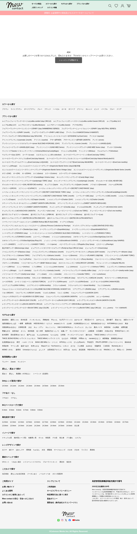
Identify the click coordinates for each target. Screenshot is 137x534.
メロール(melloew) (99, 274)
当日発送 (5, 474)
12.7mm (45, 422)
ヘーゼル (56, 109)
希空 (18, 342)
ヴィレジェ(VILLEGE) (69, 151)
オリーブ (71, 109)
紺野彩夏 (124, 327)
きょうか (88, 327)
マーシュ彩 (15, 346)
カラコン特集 (52, 7)
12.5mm (29, 422)
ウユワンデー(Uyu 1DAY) (11, 155)
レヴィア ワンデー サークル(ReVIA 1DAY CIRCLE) (56, 300)
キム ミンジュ (50, 327)
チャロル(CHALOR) (84, 207)
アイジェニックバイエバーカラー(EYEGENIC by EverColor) (65, 136)
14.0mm (5, 386)
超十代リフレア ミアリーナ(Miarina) (69, 214)
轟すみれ (89, 335)
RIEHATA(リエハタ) (94, 350)
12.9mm (61, 422)
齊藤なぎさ (6, 331)
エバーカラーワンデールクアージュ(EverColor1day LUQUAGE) (25, 162)
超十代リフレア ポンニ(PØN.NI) (42, 214)
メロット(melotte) (55, 274)
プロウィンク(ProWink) (10, 263)
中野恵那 (73, 338)
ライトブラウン (16, 109)
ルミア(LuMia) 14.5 (9, 125)
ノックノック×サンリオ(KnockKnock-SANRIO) (61, 240)
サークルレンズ (59, 450)
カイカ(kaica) (38, 173)
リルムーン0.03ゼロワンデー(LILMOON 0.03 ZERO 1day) (23, 296)
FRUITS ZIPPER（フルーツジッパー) (109, 342)
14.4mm (37, 386)
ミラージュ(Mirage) (9, 270)
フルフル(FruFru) (25, 259)
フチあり (5, 398)
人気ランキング (37, 7)
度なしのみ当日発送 (18, 474)
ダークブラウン (29, 109)
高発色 (92, 450)
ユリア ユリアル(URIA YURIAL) (13, 285)
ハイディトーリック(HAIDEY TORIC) (31, 244)
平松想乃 (90, 342)
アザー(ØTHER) (55, 140)
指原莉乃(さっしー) (52, 331)
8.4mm (4, 410)
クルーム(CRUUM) (115, 185)
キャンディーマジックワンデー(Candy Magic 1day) (75, 177)
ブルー (112, 109)
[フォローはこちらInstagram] (62, 520)
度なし (11, 374)
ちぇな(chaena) (42, 335)
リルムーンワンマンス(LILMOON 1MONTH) (61, 296)
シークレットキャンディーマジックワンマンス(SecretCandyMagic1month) (100, 192)
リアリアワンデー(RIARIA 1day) (84, 289)
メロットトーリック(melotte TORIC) (77, 274)
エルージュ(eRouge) (9, 166)
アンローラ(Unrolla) (114, 147)
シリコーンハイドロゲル (32, 462)
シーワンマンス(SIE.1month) (106, 196)
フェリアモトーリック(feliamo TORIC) (16, 255)
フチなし (14, 398)
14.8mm (53, 386)
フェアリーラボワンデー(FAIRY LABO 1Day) (48, 132)
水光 (43, 450)
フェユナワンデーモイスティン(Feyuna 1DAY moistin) (85, 252)
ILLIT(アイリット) (66, 320)
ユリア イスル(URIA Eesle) (78, 282)
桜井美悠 (31, 331)
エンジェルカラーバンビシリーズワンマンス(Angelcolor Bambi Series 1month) (102, 170)
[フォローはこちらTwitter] (66, 520)
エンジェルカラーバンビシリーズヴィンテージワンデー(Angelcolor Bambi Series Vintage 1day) (36, 170)
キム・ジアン (38, 327)
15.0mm (61, 386)
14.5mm (45, 386)
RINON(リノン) (109, 350)
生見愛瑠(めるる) (8, 342)
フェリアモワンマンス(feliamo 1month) (46, 255)
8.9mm (40, 410)
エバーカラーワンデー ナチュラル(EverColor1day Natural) (23, 158)
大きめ (76, 450)
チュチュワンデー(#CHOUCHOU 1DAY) (108, 207)
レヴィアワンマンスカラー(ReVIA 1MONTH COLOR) (96, 300)
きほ (30, 327)
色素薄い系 (32, 438)
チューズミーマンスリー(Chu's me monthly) (106, 211)
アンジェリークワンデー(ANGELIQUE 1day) (18, 147)
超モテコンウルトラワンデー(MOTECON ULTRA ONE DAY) (23, 218)
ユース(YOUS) (7, 282)
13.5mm (109, 422)
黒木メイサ (98, 327)
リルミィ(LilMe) (63, 293)
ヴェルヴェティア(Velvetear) (107, 151)
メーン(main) (42, 274)
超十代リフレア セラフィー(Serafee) (15, 214)
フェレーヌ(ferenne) (70, 255)
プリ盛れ (69, 438)
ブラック (47, 109)
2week (13, 362)
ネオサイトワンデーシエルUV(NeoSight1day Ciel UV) (92, 237)
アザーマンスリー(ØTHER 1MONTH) (77, 140)
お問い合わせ (7, 503)
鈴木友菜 (24, 320)
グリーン (80, 109)
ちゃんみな (54, 335)
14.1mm (13, 386)
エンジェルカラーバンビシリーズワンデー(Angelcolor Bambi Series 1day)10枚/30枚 (49, 166)
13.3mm (93, 422)
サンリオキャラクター (78, 331)
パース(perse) (52, 244)
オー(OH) (16, 173)
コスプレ (78, 438)
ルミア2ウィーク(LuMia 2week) (58, 125)
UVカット (5, 462)
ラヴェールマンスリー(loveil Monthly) (81, 285)
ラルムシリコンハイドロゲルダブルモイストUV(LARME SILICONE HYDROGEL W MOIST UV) (36, 289)
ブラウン (5, 109)
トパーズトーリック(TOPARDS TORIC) (96, 233)
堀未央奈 (128, 342)
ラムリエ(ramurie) (104, 285)
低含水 (68, 462)
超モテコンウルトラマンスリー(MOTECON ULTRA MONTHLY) (70, 218)
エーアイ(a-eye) (28, 155)
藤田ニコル (15, 320)
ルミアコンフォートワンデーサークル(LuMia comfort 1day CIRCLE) (26, 121)
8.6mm (18, 410)
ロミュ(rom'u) (108, 308)
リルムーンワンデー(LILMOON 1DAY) (84, 293)
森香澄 (18, 350)
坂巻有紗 (15, 331)
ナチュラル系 (7, 438)
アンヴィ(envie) (98, 140)
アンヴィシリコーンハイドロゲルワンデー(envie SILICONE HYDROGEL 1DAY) (31, 143)
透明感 (28, 450)
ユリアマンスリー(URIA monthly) (39, 285)
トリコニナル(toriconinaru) (61, 237)
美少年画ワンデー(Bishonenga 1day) (15, 248)
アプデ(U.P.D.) (77, 125)
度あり (4, 374)
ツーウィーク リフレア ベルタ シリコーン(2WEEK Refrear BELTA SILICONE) (30, 222)
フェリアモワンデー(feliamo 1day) (119, 252)
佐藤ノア (64, 331)
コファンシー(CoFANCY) (27, 188)
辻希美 (63, 335)
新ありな (118, 320)
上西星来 (91, 331)
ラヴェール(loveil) (59, 285)
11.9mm (5, 422)
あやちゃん (100, 320)
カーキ (64, 109)
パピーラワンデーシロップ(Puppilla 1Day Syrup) (76, 244)
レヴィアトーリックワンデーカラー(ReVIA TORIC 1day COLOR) (25, 308)
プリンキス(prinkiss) (9, 259)
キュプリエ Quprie (51, 185)
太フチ (4, 450)
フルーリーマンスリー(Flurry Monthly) (79, 259)
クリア (119, 109)
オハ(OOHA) (26, 173)
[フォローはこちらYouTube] (76, 520)
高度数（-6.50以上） (23, 374)
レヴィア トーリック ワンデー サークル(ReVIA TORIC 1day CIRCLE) (76, 308)
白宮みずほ (109, 331)
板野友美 (28, 323)
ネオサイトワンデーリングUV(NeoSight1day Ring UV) (22, 240)
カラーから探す (51, 4)
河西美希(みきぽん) (9, 327)
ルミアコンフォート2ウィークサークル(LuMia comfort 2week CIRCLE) (79, 121)
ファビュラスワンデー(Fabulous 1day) (16, 252)
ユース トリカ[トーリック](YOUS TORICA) (30, 282)
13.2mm (85, 422)
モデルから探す (66, 4)
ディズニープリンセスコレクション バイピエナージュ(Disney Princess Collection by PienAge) (36, 226)
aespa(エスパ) (59, 323)
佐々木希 (39, 331)
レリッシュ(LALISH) (87, 296)
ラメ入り (84, 450)
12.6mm (37, 422)
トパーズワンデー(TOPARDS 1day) (15, 233)
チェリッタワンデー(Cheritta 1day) (62, 207)
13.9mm (13, 426)
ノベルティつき (44, 474)
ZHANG (129, 350)
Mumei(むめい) (117, 346)
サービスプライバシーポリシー (59, 491)
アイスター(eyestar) (97, 136)
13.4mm (101, 422)
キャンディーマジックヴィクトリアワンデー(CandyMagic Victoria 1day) (28, 177)
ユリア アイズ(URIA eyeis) (57, 282)
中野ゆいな (83, 338)
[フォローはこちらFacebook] (70, 520)
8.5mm (11, 410)
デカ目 (54, 438)
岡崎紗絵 (46, 320)
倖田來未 (107, 327)
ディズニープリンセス (76, 335)
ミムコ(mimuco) (72, 267)
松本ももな (35, 346)
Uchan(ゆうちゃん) (30, 350)
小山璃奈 (116, 327)
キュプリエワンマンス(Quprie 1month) (74, 185)
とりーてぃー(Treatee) (41, 237)
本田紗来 (5, 346)
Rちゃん (54, 320)
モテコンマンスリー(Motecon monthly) (16, 278)
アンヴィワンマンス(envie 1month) (74, 143)
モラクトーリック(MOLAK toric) (116, 278)
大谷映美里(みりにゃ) (81, 323)
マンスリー (22, 362)
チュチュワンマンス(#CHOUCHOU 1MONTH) (18, 211)
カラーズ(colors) (51, 173)
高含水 (62, 462)
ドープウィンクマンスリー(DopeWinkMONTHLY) (90, 229)
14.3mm (29, 386)
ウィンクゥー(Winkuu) (87, 151)
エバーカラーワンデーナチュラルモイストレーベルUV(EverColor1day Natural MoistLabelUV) (80, 158)
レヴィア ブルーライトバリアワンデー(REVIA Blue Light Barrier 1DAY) (70, 304)
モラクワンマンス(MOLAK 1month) (90, 278)
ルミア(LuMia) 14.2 (114, 121)
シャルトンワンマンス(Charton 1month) (89, 199)
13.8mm (5, 426)
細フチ (11, 450)
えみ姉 (69, 323)
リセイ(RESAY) (7, 293)
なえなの (65, 338)
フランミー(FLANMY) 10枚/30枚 (91, 255)
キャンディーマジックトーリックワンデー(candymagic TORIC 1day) (27, 181)
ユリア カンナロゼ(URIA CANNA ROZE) (105, 282)
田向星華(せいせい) (18, 335)
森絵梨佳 (5, 320)
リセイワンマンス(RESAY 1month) (28, 293)
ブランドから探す (83, 4)
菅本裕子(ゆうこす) (122, 331)
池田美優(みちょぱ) (9, 323)
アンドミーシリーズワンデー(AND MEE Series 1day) (85, 147)
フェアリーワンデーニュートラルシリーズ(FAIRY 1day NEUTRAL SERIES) (89, 129)
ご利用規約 (51, 487)
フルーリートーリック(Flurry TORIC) (108, 259)
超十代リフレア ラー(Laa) (93, 214)
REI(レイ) (120, 350)
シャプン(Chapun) (9, 199)
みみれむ (89, 346)
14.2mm (21, 386)
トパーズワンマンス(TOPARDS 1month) (16, 237)
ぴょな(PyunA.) (79, 342)
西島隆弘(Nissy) (117, 338)
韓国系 (47, 438)
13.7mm (125, 422)
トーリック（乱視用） (41, 374)
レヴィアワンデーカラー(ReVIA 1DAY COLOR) (19, 300)
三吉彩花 (106, 346)
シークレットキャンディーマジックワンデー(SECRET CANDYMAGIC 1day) (66, 188)
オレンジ (89, 109)
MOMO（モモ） (8, 350)
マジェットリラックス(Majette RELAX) (110, 263)
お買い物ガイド (8, 487)
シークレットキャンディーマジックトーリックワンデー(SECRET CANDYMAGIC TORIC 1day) (36, 192)
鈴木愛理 (5, 335)
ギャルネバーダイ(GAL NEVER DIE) (109, 181)
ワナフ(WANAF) (121, 308)
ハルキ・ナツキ (27, 342)
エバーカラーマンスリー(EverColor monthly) (111, 162)
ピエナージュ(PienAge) (104, 244)
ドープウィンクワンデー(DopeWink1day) (55, 229)
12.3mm (13, 422)
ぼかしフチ (20, 450)
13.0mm (69, 422)
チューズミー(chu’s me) (46, 211)
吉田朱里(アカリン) (54, 350)
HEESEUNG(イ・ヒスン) (43, 323)
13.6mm (117, 422)
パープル (104, 109)
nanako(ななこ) (94, 338)
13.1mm (77, 422)
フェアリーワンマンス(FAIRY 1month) (16, 132)
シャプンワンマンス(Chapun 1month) (31, 199)
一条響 (20, 323)
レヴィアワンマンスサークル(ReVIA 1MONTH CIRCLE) (22, 304)
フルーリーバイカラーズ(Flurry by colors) (48, 259)
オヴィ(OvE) (6, 173)
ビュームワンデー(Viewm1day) (96, 248)
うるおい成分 (16, 462)
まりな (73, 346)
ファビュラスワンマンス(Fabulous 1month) (48, 252)
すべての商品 (36, 4)
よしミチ (42, 350)
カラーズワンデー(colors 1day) (70, 173)
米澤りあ (66, 350)
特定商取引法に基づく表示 (57, 495)
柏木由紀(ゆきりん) (98, 323)
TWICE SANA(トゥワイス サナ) (105, 335)
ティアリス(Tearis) (66, 222)
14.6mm (69, 426)
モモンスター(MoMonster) (41, 278)
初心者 (61, 438)
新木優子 (109, 320)
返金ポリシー (52, 499)
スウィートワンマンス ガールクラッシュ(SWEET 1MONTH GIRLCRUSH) (28, 203)
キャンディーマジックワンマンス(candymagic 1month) (74, 181)
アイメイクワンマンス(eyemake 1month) (17, 140)
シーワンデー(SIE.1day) (85, 196)
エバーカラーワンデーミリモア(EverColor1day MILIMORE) (71, 162)
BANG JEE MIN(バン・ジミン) (46, 342)
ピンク (96, 109)
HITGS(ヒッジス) (65, 342)
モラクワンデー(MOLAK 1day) (64, 278)
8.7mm (25, 410)
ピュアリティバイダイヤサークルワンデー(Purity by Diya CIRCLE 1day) (57, 248)
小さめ (69, 450)
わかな (74, 350)
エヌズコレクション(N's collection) (48, 155)
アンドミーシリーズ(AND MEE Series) (50, 147)
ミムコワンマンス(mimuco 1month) (119, 267)
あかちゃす (78, 320)
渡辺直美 (82, 350)
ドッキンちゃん (35, 320)
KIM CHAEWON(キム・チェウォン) (70, 327)
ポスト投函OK (57, 474)
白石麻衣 (99, 331)
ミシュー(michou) (23, 267)
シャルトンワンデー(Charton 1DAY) (60, 199)
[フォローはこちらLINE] (58, 520)
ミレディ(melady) (24, 270)
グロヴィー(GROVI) (9, 188)
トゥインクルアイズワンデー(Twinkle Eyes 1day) (20, 229)
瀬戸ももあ (31, 335)
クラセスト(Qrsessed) (98, 185)
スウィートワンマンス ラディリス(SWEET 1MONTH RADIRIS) (24, 207)
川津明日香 (22, 327)
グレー (39, 109)
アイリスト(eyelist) (41, 140)
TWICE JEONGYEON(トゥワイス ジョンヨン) (18, 338)
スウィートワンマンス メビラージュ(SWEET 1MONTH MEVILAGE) (82, 203)
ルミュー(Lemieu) (102, 296)
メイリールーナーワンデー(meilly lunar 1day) (18, 274)
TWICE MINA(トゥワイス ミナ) (48, 338)
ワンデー (5, 362)
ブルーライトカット (50, 462)
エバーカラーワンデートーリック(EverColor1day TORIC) (84, 155)
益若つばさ (25, 346)
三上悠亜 (80, 346)
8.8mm (33, 410)
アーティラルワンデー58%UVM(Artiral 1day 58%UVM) (22, 136)
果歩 (126, 323)
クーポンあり (32, 474)
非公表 (76, 426)
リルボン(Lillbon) (49, 293)
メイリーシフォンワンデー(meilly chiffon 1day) (79, 270)
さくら (23, 331)
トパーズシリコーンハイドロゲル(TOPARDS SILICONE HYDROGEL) (55, 233)
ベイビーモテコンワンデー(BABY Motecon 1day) (38, 263)
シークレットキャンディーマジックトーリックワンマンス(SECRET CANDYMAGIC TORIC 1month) (38, 196)
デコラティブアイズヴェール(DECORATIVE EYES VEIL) (93, 226)
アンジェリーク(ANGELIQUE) (100, 143)
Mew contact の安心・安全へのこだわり (18, 499)
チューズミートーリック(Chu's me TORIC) (72, 211)
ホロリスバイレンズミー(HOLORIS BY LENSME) (76, 263)
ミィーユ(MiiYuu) (8, 267)
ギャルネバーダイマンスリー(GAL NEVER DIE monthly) (22, 185)
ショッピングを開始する (68, 60)
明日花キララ (89, 320)
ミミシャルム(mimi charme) (54, 267)
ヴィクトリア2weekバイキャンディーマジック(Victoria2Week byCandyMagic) (30, 151)
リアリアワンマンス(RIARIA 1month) (111, 289)
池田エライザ (128, 320)
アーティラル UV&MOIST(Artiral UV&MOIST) (82, 132)
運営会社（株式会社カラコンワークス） (62, 503)
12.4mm (21, 422)
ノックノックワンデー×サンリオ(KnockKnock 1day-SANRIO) (102, 240)
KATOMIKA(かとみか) (115, 323)
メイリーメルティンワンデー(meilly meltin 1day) (115, 270)
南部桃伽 (105, 338)
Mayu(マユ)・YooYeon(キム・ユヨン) (54, 346)
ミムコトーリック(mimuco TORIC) (92, 267)
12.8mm (53, 422)
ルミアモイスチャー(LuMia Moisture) (31, 125)
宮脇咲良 (98, 346)
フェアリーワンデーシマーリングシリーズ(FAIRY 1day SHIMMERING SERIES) (30, 129)
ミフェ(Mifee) (37, 267)
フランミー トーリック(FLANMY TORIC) (119, 255)
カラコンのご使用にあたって (13, 495)
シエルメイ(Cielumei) (126, 196)
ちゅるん (36, 450)
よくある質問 (7, 491)
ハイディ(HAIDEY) (9, 244)
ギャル (41, 438)
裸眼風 (49, 450)
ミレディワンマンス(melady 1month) (46, 270)
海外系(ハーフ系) (20, 438)
